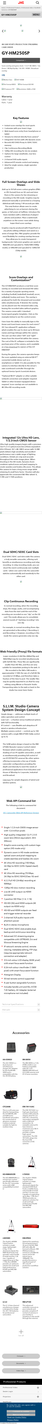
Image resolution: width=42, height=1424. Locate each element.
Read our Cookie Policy (16, 1417)
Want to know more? (21, 1414)
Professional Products (13, 8)
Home (3, 8)
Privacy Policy (13, 1420)
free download (11, 347)
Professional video (27, 8)
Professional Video (10, 1387)
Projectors (7, 1396)
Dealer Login (8, 1391)
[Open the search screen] (37, 3)
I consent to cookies (21, 1411)
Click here (7, 780)
